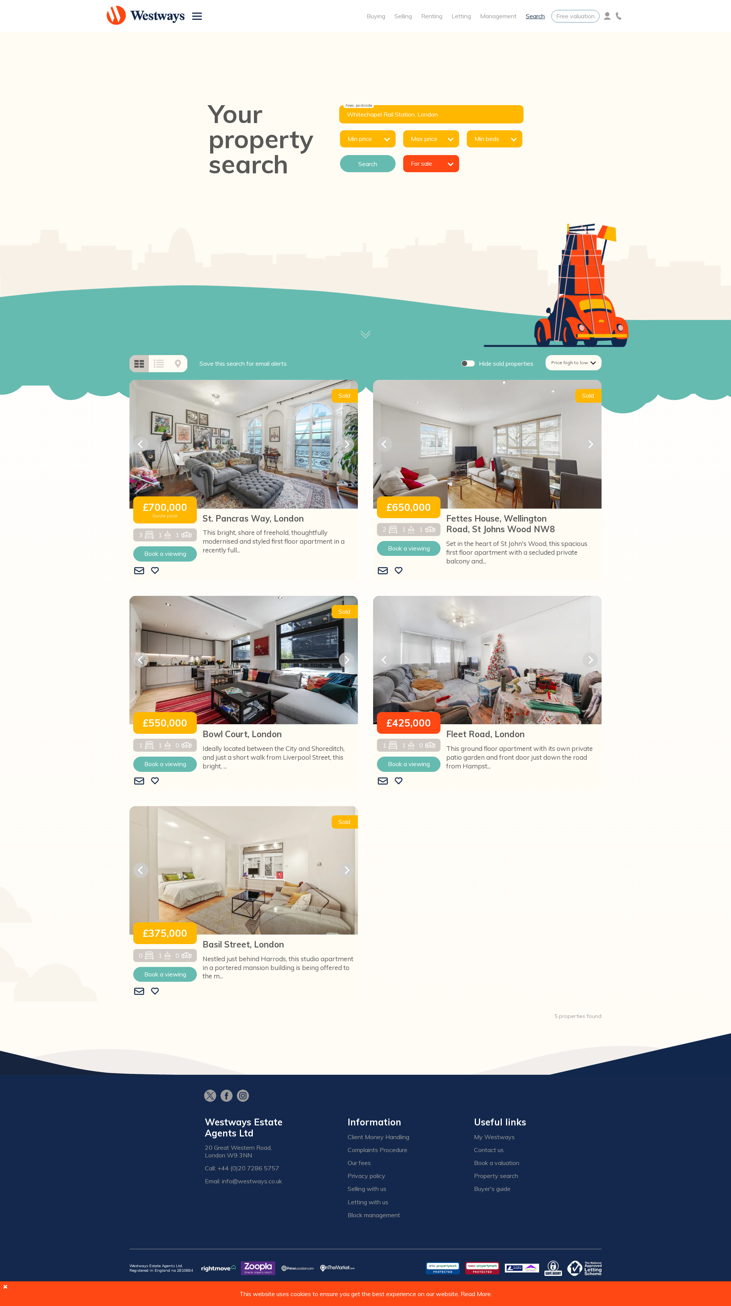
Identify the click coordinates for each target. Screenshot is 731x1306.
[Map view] (178, 363)
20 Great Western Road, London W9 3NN (238, 1151)
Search (535, 16)
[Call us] (618, 16)
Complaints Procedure (377, 1150)
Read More (476, 1294)
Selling (403, 16)
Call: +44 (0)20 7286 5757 (242, 1168)
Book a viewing (165, 553)
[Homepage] (146, 16)
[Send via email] (139, 571)
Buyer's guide (492, 1188)
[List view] (159, 363)
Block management (374, 1215)
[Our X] (212, 1096)
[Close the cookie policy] (5, 1286)
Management (498, 16)
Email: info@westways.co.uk (243, 1181)
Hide (506, 363)
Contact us (489, 1150)
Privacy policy (366, 1176)
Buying (376, 16)
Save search (243, 363)
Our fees (359, 1163)
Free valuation (575, 16)
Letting (461, 16)
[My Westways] (607, 16)
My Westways (494, 1137)
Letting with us (368, 1202)
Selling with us (367, 1188)
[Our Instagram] (245, 1096)
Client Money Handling (378, 1137)
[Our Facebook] (228, 1096)
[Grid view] (139, 363)
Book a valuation (496, 1163)
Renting (431, 16)
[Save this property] (155, 571)
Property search (496, 1176)
